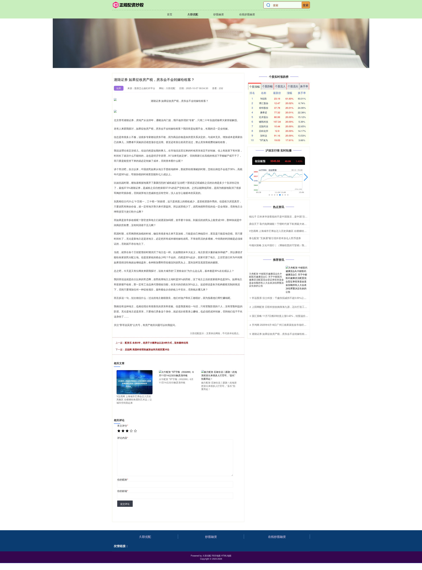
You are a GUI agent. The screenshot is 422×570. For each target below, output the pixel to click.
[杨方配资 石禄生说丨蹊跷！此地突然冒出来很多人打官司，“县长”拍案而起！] (219, 375)
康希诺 (263, 112)
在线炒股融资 (247, 14)
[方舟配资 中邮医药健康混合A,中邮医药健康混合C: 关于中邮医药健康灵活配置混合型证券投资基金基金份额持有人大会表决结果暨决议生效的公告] (297, 280)
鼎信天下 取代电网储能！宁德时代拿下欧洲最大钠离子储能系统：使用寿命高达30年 (295, 223)
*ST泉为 (263, 140)
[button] (251, 177)
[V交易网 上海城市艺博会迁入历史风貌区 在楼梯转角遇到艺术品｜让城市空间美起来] (134, 382)
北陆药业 (263, 126)
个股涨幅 (254, 86)
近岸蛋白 (263, 117)
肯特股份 (263, 107)
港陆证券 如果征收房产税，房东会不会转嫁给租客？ (280, 333)
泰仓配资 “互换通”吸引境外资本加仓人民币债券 (275, 238)
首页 (169, 14)
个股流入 (280, 86)
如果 (118, 88)
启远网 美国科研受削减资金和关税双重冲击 (147, 349)
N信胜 (263, 98)
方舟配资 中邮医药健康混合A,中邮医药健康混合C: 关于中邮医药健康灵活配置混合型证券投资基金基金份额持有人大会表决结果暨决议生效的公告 (266, 279)
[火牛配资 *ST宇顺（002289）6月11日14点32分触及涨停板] (177, 373)
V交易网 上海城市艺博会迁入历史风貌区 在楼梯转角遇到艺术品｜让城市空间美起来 (295, 231)
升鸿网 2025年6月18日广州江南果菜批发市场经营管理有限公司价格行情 (291, 324)
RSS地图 (216, 555)
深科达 (263, 135)
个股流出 (293, 86)
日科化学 (263, 131)
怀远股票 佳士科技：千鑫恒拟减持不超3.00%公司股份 (281, 298)
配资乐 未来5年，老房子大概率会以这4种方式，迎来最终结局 (156, 342)
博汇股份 (263, 103)
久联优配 (193, 14)
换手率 (304, 86)
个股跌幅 (267, 86)
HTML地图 (226, 555)
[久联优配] (128, 5)
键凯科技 (263, 121)
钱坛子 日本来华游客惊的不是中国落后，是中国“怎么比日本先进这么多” (288, 216)
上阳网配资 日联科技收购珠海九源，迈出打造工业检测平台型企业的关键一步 (294, 306)
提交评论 (125, 503)
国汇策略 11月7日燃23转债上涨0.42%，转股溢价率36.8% (283, 316)
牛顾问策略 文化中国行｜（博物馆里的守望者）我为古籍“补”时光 (285, 245)
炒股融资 (218, 14)
